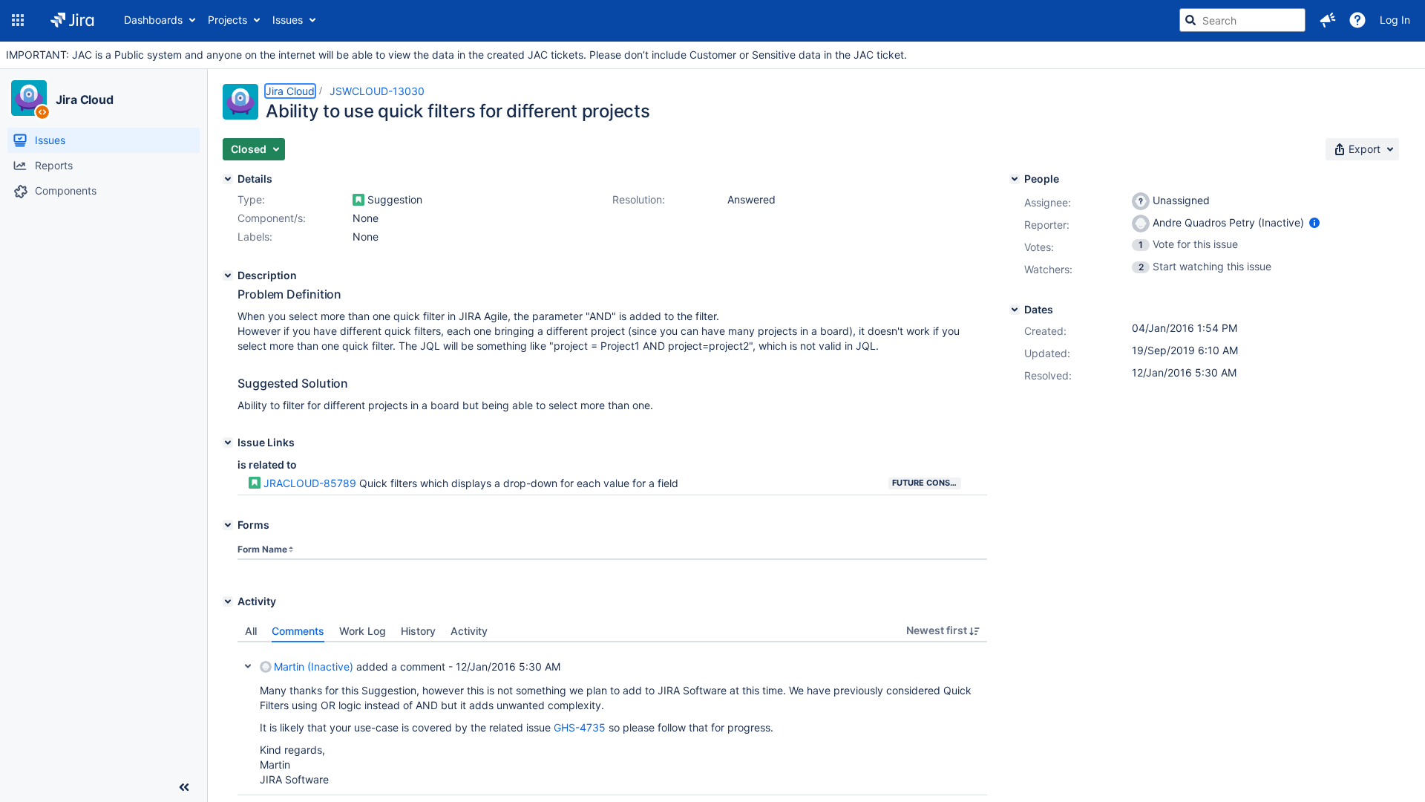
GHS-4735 (580, 727)
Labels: (255, 236)
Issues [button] (287, 19)
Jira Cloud (85, 99)
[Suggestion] (358, 200)
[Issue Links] (228, 442)
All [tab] (251, 631)
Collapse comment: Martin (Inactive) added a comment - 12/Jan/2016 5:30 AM (248, 666)
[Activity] (228, 601)
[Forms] (228, 525)
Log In (1395, 19)
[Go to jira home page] (72, 20)
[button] (17, 20)
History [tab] (418, 631)
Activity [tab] (469, 631)
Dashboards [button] (153, 19)
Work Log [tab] (362, 631)
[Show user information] (1314, 222)
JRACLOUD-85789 (309, 483)
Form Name (262, 549)
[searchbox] (1242, 20)
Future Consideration (926, 482)
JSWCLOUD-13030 (377, 91)
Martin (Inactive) (313, 666)
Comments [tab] (298, 631)
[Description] (228, 275)
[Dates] (1014, 309)
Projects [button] (227, 19)
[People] (1014, 179)
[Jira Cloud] (29, 98)
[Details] (228, 179)
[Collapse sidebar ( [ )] (184, 787)
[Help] (1357, 20)
